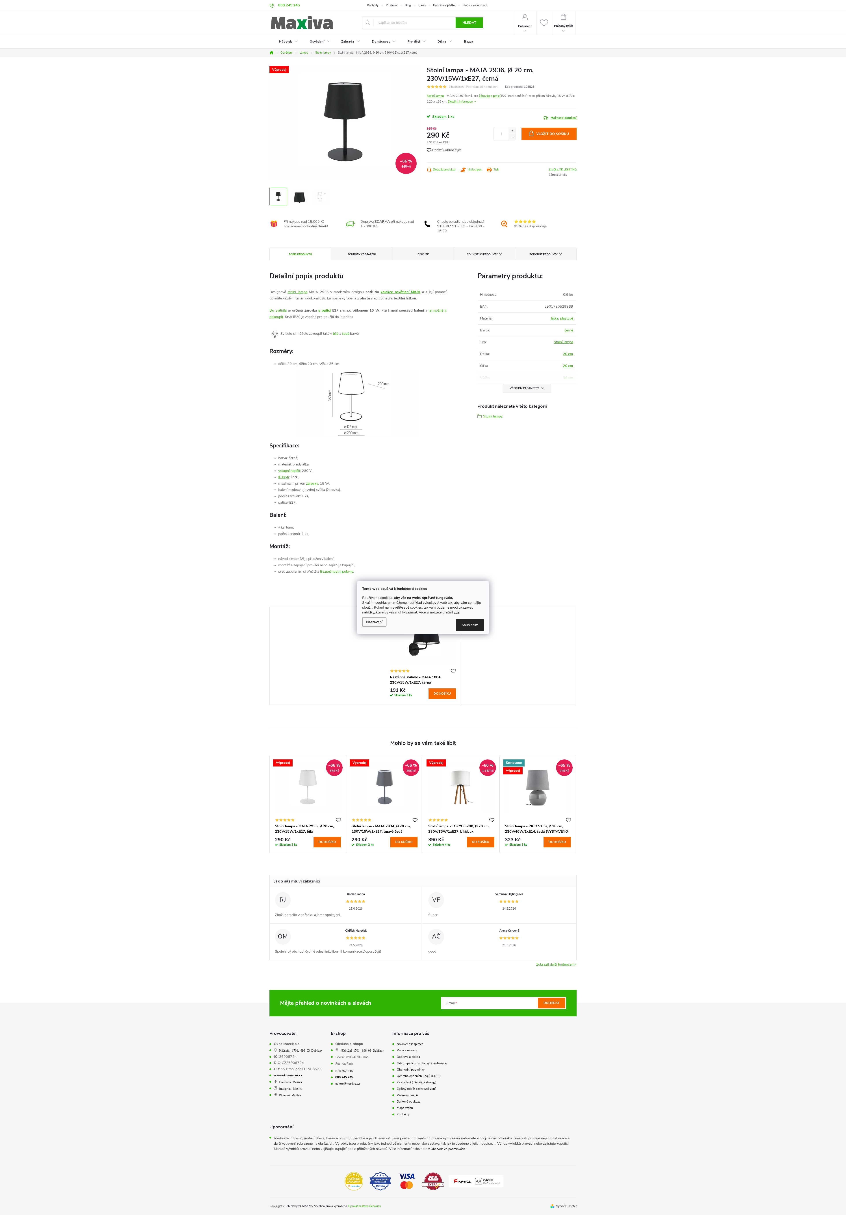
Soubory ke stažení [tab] (361, 254)
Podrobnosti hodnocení (482, 87)
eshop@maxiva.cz (347, 1084)
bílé (335, 333)
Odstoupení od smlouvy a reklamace (422, 1063)
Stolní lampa (435, 96)
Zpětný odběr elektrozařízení (416, 1089)
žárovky (312, 483)
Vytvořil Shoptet (566, 1206)
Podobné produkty (543, 254)
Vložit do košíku (552, 133)
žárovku (484, 96)
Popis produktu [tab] (300, 254)
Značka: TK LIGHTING (563, 170)
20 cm (568, 353)
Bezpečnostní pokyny (336, 571)
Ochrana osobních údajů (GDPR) (419, 1076)
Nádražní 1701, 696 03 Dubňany (301, 1050)
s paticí (495, 96)
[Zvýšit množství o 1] (512, 131)
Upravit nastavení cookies (364, 1206)
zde (456, 612)
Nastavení (374, 622)
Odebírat (551, 1003)
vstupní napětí (289, 470)
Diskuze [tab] (423, 254)
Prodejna (391, 5)
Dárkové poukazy (408, 1101)
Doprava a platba (444, 5)
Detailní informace (460, 101)
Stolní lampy (493, 416)
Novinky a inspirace (410, 1044)
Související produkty (482, 254)
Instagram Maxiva (290, 1088)
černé (568, 330)
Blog (408, 5)
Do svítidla (278, 310)
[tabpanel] (423, 656)
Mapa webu (405, 1108)
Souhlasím (470, 624)
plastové (566, 318)
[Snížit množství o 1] (512, 137)
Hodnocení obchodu (475, 5)
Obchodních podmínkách (448, 1149)
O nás (422, 5)
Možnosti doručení (564, 118)
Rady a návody (407, 1050)
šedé (345, 333)
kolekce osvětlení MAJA (400, 292)
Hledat (469, 22)
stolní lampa (297, 292)
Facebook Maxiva (290, 1081)
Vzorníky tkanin (407, 1095)
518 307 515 (344, 1071)
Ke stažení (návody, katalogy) (416, 1082)
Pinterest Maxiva (290, 1095)
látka (554, 318)
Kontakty (372, 5)
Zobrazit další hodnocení (555, 964)
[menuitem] (286, 42)
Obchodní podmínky (411, 1069)
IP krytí (283, 477)
